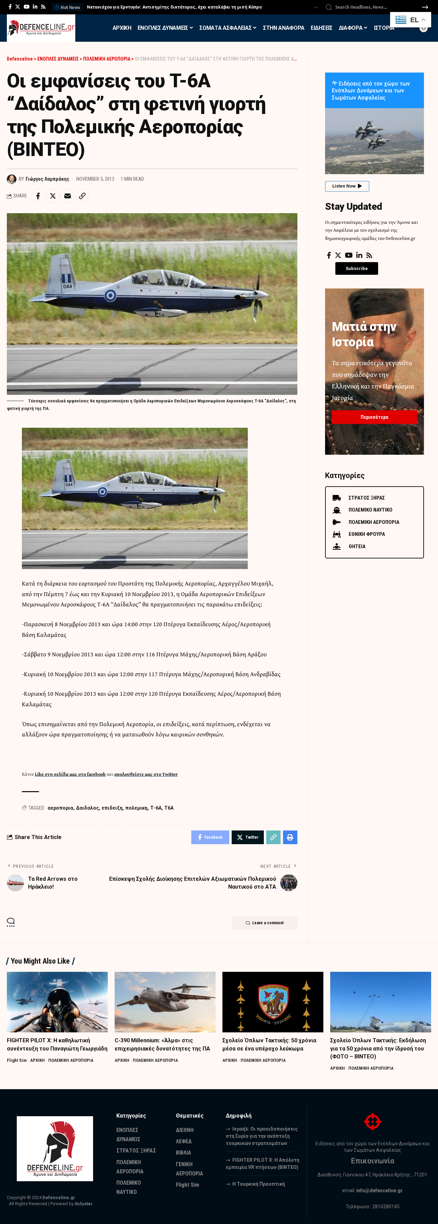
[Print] (290, 837)
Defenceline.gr (58, 1197)
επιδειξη (112, 808)
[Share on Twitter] (53, 196)
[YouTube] (26, 6)
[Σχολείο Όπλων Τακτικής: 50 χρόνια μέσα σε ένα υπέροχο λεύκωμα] (272, 1002)
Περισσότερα (374, 417)
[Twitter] (17, 6)
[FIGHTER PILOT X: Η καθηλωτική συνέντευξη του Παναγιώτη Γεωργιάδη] (57, 1002)
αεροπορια (60, 808)
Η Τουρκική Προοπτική (258, 1184)
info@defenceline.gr (379, 1190)
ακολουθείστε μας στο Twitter (146, 774)
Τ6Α (168, 808)
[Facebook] (10, 6)
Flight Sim (17, 1060)
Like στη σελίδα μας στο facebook (70, 774)
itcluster (84, 1203)
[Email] (67, 196)
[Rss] (43, 6)
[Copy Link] (82, 196)
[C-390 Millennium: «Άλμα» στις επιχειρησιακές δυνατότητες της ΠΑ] (165, 1002)
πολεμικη (136, 808)
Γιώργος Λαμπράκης (47, 179)
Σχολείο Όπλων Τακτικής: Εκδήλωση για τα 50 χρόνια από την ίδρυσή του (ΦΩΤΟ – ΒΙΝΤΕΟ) (378, 1048)
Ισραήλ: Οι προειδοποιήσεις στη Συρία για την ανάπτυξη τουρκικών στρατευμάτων (262, 1136)
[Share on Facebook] (38, 196)
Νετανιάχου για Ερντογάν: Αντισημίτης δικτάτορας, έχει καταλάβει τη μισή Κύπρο (174, 7)
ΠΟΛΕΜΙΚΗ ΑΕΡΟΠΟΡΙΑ (70, 1060)
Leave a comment (268, 922)
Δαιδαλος (87, 808)
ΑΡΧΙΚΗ (37, 1060)
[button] (315, 7)
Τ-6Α (156, 808)
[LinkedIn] (35, 6)
